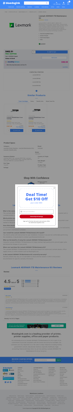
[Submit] (46, 3)
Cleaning (37, 7)
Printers (29, 7)
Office (52, 7)
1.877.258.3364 (56, 4)
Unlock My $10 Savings (36, 216)
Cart (68, 3)
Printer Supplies (20, 7)
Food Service (45, 7)
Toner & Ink (11, 7)
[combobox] (36, 3)
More (58, 7)
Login (63, 4)
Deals (63, 7)
